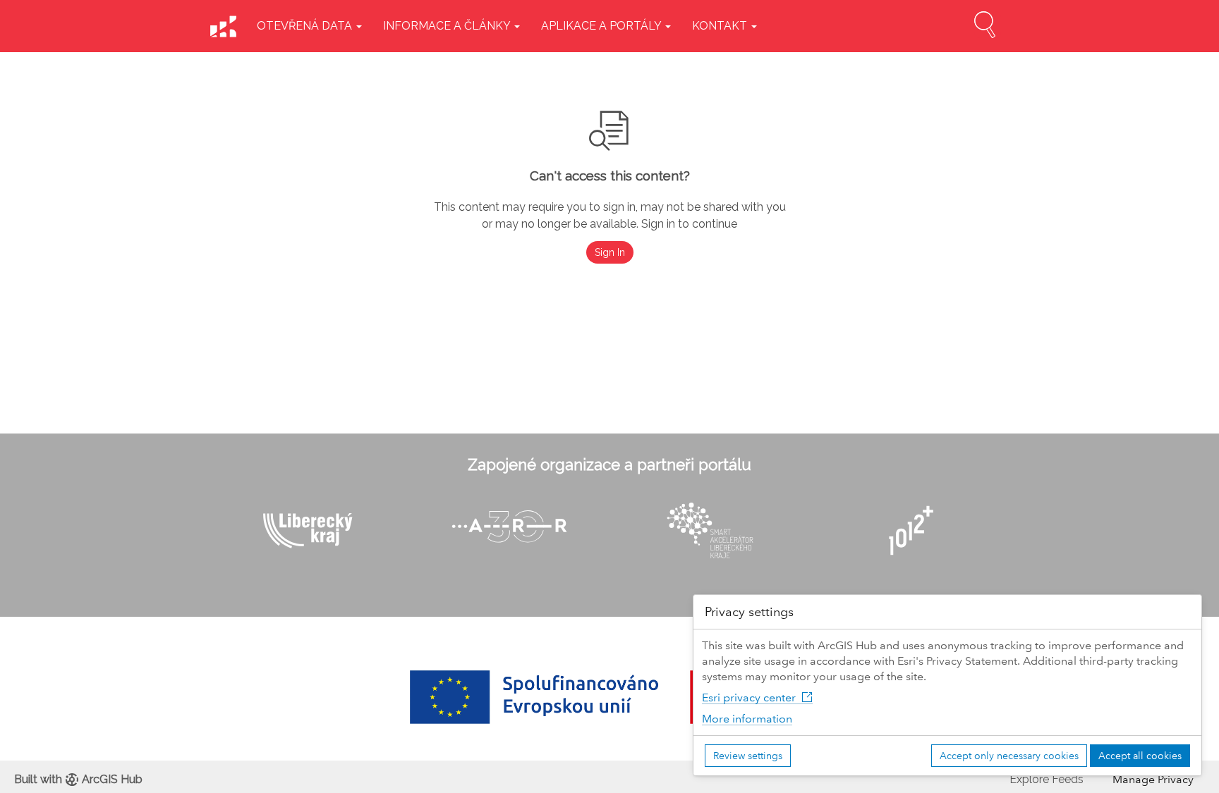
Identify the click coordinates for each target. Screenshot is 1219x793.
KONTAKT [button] (721, 25)
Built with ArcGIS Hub (78, 779)
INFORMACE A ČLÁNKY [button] (448, 25)
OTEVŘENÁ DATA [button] (306, 25)
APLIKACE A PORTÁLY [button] (602, 25)
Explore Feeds (1046, 779)
